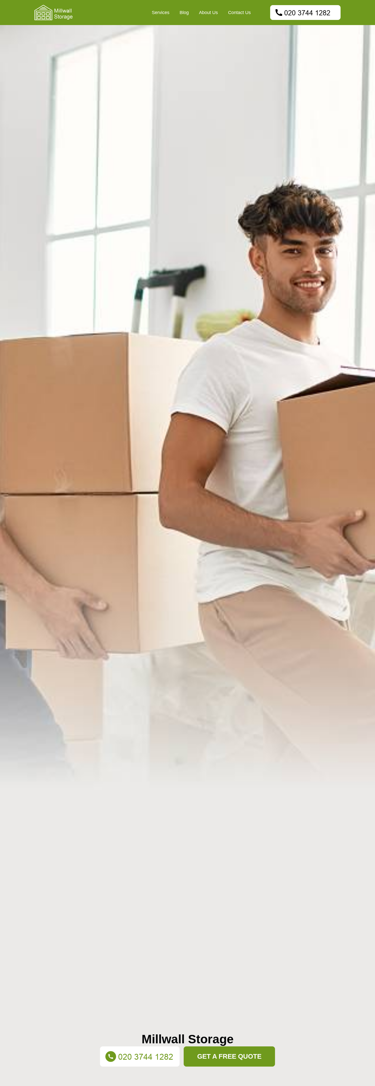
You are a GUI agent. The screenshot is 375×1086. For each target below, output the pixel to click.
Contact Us (239, 12)
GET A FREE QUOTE (229, 1056)
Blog (184, 12)
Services (160, 12)
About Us (208, 12)
